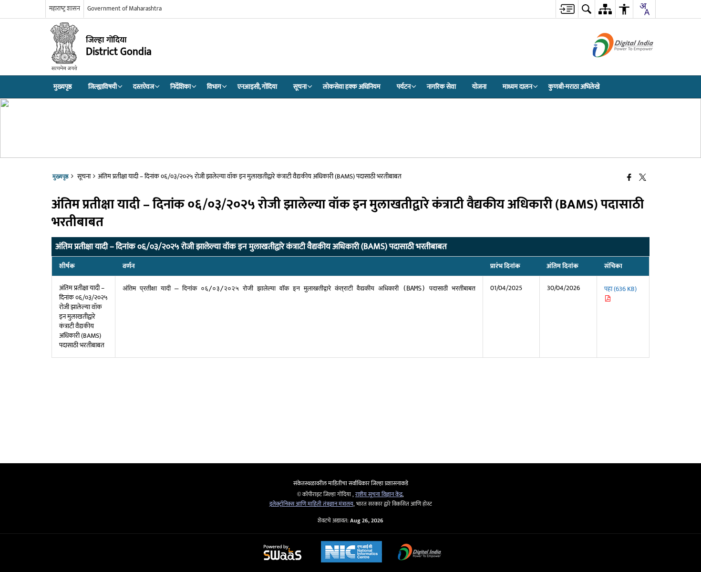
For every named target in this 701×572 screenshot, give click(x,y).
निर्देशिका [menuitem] (180, 86)
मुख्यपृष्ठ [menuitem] (62, 86)
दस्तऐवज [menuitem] (143, 86)
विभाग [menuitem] (214, 86)
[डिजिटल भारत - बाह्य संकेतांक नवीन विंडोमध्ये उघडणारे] (611, 65)
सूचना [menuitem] (300, 86)
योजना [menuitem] (479, 86)
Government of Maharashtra (124, 8)
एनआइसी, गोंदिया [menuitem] (257, 86)
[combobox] (644, 9)
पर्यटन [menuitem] (404, 86)
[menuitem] (567, 9)
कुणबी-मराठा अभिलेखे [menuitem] (574, 86)
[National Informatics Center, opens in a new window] (351, 553)
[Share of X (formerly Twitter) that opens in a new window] (643, 178)
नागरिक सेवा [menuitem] (441, 86)
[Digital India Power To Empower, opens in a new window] (420, 553)
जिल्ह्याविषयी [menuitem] (102, 86)
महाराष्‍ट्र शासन (64, 8)
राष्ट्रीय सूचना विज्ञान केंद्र (378, 494)
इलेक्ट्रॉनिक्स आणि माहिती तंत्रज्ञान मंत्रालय (311, 504)
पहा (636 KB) (620, 288)
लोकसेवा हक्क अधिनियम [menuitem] (352, 86)
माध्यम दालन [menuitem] (517, 86)
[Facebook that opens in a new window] (629, 178)
